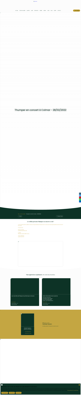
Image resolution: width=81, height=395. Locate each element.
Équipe (55, 10)
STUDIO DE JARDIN (22, 10)
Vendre (41, 10)
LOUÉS (48, 10)
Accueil (16, 10)
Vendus (44, 10)
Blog (52, 10)
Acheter (28, 10)
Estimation (36, 10)
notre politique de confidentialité (72, 390)
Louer (32, 10)
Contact (59, 10)
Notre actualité (22, 213)
